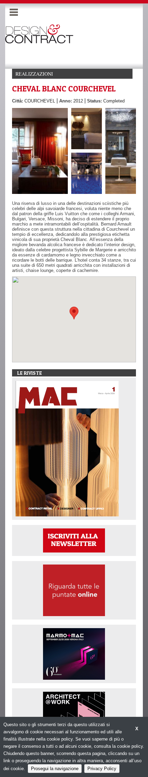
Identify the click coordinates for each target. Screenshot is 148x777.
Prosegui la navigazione (54, 768)
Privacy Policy (101, 768)
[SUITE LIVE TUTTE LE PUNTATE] (74, 590)
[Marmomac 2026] (74, 653)
